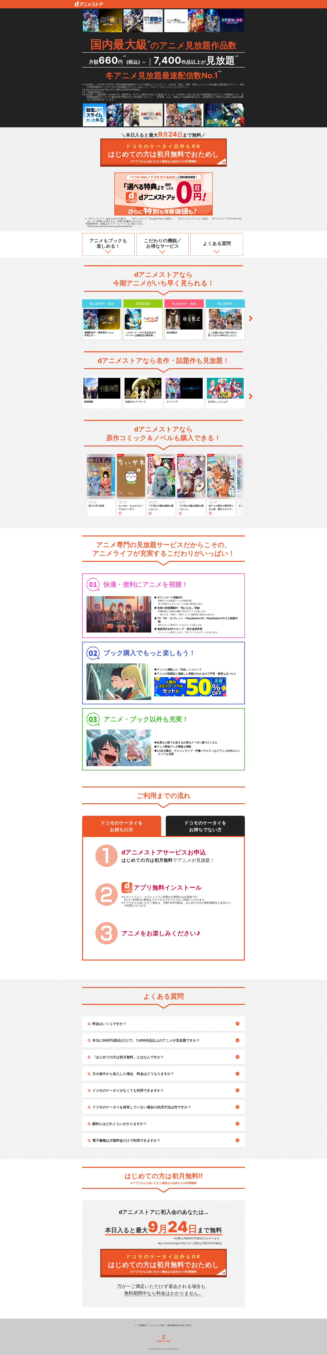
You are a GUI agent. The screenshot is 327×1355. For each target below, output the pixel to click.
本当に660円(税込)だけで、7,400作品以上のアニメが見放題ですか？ (146, 1040)
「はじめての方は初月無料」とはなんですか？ (128, 1057)
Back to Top (163, 1341)
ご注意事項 (141, 1325)
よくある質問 (217, 243)
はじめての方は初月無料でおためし (163, 153)
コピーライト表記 (156, 1325)
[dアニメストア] (89, 4)
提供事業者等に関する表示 (178, 1325)
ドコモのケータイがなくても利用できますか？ (128, 1090)
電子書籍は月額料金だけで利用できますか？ (126, 1140)
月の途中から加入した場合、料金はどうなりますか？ (133, 1074)
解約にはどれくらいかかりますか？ (119, 1124)
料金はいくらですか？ (109, 1024)
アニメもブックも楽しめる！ (108, 243)
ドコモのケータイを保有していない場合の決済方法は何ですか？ (141, 1107)
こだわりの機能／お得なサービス (162, 243)
